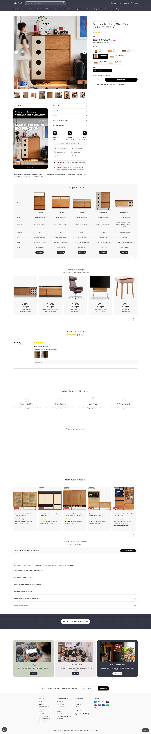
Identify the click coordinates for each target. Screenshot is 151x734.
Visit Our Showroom (44, 716)
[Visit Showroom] (117, 652)
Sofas (38, 9)
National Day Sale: (62, 162)
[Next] (84, 52)
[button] (20, 342)
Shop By (97, 9)
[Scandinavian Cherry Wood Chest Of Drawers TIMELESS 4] (39, 201)
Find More (33, 673)
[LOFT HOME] (17, 3)
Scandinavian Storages (112, 21)
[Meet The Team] (75, 652)
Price (94, 36)
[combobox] (45, 3)
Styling (116, 9)
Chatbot (71, 565)
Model (95, 46)
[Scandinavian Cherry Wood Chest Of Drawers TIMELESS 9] (82, 201)
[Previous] (16, 52)
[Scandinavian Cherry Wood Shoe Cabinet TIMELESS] (103, 201)
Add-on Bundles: (62, 167)
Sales (107, 9)
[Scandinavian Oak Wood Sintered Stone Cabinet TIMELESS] (124, 201)
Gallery (41, 704)
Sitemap (95, 730)
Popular (16, 9)
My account (60, 718)
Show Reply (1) (38, 362)
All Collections (43, 721)
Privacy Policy (87, 730)
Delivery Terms (61, 706)
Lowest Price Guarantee (63, 714)
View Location (117, 673)
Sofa (81, 167)
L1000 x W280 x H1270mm (102, 70)
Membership (60, 704)
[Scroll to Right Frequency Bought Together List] (133, 318)
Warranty (59, 711)
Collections (101, 21)
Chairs (57, 9)
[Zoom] (50, 52)
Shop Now (40, 252)
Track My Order (61, 702)
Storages (77, 9)
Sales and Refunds (62, 709)
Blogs (40, 711)
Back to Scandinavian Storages (77, 621)
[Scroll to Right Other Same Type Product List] (133, 534)
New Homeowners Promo (64, 716)
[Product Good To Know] (30, 138)
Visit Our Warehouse (44, 718)
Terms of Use (78, 730)
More (87, 9)
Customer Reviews (44, 706)
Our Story (41, 702)
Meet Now (75, 673)
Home (94, 21)
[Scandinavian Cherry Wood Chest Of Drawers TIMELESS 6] (60, 201)
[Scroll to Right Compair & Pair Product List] (131, 257)
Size (94, 67)
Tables (47, 9)
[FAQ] (33, 652)
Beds (66, 9)
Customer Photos (43, 709)
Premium (27, 9)
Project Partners (43, 714)
